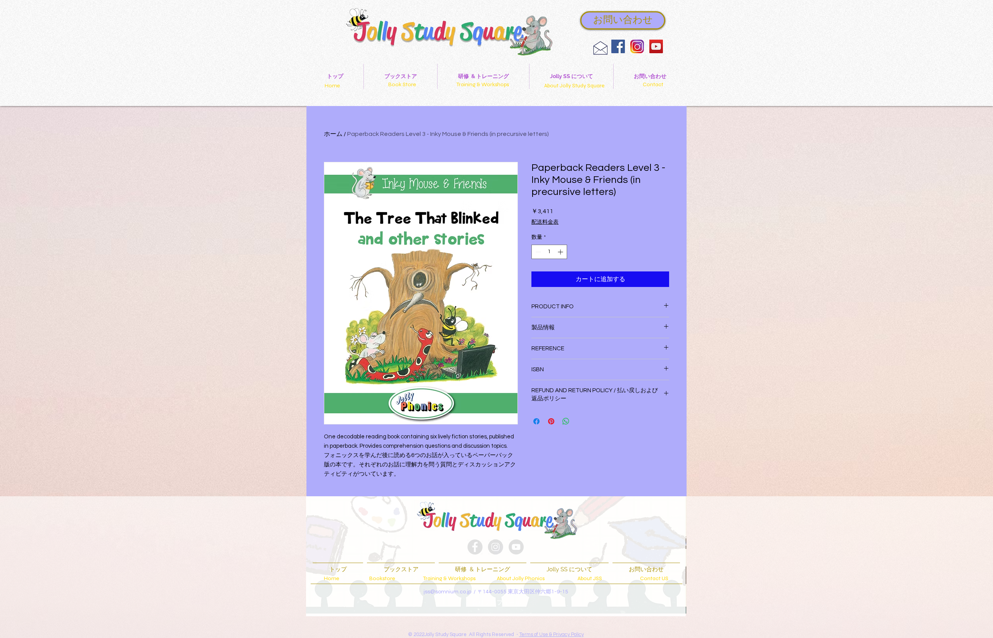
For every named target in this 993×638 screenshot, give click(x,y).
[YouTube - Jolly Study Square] (656, 46)
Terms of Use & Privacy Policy (551, 634)
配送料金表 (545, 222)
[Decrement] (537, 252)
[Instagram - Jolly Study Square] (495, 547)
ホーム (333, 134)
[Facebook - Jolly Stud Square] (475, 547)
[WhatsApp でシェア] (566, 421)
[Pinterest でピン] (551, 421)
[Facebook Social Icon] (618, 46)
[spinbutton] (549, 252)
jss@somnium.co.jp (447, 592)
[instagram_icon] (637, 46)
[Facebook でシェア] (536, 421)
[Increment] (561, 252)
